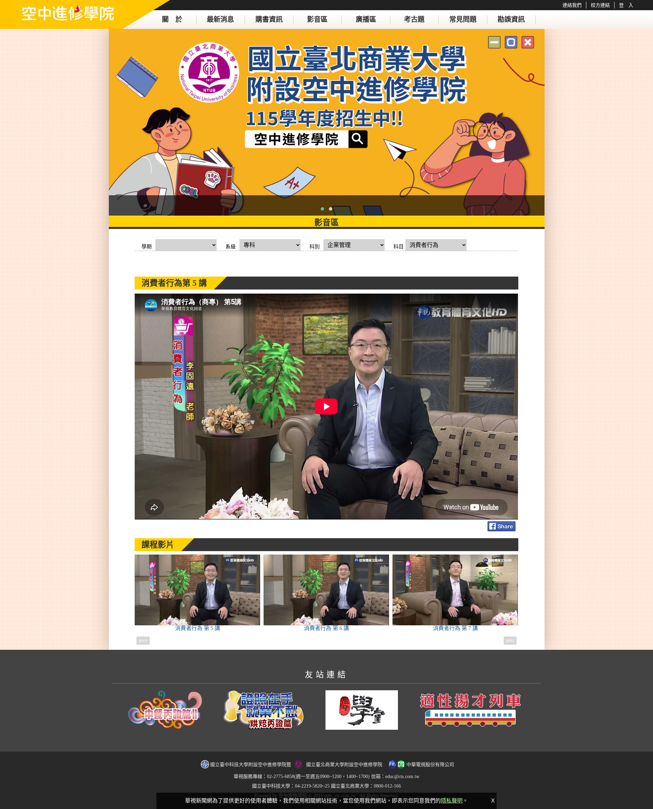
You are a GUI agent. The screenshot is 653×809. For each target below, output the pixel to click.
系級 (230, 246)
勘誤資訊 (511, 19)
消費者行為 (197, 628)
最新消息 (220, 19)
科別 (314, 246)
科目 (399, 246)
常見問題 (462, 19)
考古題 (414, 19)
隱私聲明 (452, 801)
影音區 (317, 19)
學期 (146, 246)
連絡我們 (572, 5)
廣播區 (366, 19)
